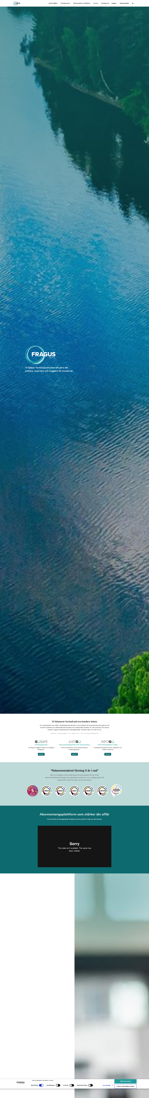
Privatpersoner (65, 3)
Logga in (114, 3)
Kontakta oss (105, 3)
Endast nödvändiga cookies (125, 1086)
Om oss (96, 3)
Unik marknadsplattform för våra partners (74, 745)
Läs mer (41, 754)
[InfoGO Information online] (107, 742)
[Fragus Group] (17, 3)
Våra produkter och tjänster (81, 3)
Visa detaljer (107, 1085)
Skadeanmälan (124, 3)
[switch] (58, 1085)
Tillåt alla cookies (125, 1081)
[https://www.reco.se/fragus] (32, 796)
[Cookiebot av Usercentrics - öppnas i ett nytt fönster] (20, 1082)
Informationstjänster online (108, 745)
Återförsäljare (53, 3)
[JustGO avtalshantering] (74, 742)
